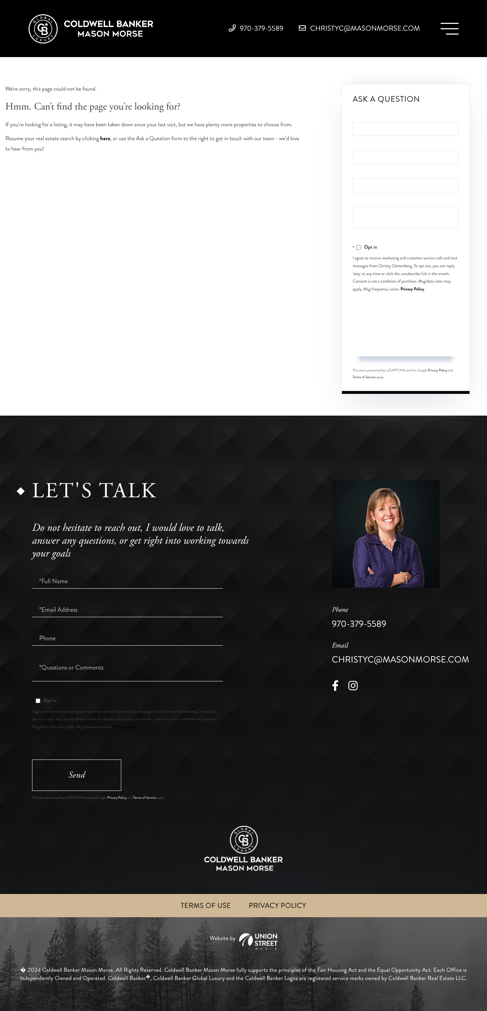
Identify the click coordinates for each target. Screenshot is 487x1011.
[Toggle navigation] (449, 29)
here (105, 138)
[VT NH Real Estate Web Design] (243, 941)
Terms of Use (206, 905)
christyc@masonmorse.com (364, 28)
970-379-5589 (260, 28)
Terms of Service (364, 377)
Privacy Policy (412, 289)
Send (405, 342)
